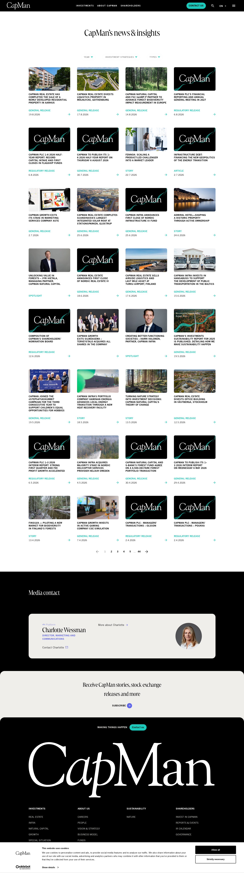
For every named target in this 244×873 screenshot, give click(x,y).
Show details (48, 867)
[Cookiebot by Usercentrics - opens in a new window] (23, 867)
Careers (83, 816)
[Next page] (146, 551)
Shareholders (131, 5)
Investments (85, 5)
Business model (88, 834)
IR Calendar (183, 828)
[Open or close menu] (233, 6)
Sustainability (136, 808)
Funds (81, 840)
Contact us (196, 5)
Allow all (215, 850)
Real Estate (36, 816)
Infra (32, 822)
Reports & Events (187, 822)
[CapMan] (18, 6)
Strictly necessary (215, 859)
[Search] (212, 6)
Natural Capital (39, 828)
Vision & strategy (89, 828)
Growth (34, 834)
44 (139, 551)
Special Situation (40, 840)
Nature (131, 816)
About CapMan (107, 5)
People (82, 822)
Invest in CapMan (186, 816)
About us (84, 808)
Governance (183, 834)
